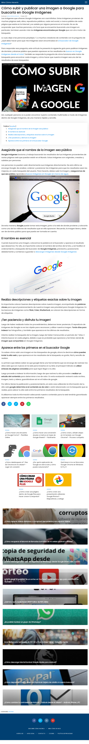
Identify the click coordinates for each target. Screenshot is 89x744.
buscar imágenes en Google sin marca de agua (47, 174)
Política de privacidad (65, 733)
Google (11, 712)
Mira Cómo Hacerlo (9, 2)
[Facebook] (34, 720)
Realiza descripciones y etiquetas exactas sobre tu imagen (31, 135)
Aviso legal (30, 733)
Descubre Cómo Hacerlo (36, 728)
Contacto (41, 733)
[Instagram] (46, 720)
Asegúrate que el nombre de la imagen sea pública (28, 129)
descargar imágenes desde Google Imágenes (56, 252)
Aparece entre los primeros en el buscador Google (28, 141)
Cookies (51, 733)
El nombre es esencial (16, 132)
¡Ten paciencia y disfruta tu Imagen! (22, 138)
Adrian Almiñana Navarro (13, 16)
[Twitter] (40, 720)
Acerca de (20, 733)
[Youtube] (53, 720)
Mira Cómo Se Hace (54, 728)
